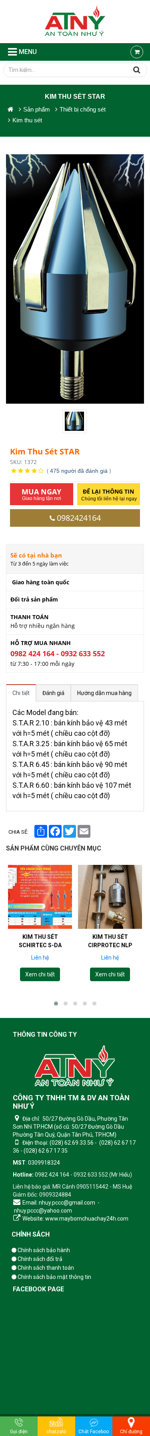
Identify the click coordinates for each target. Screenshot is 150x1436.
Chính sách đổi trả (39, 1259)
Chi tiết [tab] (21, 693)
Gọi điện (19, 1431)
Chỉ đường (131, 1431)
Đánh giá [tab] (53, 693)
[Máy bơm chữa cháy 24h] (75, 22)
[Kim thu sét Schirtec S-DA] (40, 897)
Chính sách (31, 1234)
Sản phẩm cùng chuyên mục (53, 848)
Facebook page (38, 1289)
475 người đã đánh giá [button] (79, 471)
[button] (56, 1004)
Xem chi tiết (40, 975)
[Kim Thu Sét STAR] (75, 421)
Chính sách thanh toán (45, 1268)
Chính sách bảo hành (43, 1250)
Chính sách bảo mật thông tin (53, 1277)
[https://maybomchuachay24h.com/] (11, 109)
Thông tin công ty (45, 1034)
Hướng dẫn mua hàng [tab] (104, 693)
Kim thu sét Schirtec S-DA (40, 941)
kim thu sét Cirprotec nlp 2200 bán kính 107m (110, 945)
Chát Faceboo (93, 1431)
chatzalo (56, 1431)
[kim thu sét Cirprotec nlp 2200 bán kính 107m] (110, 897)
